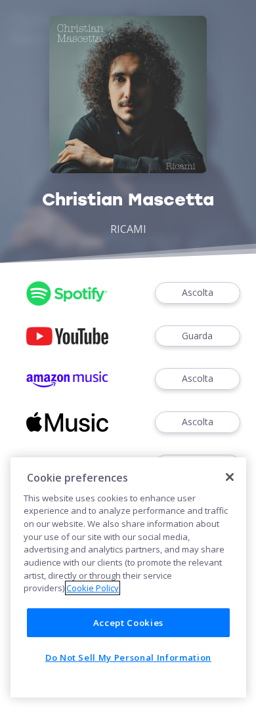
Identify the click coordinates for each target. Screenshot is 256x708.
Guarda (197, 335)
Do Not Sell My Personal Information (128, 657)
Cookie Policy (92, 588)
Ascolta (197, 292)
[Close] (229, 477)
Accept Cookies (128, 623)
